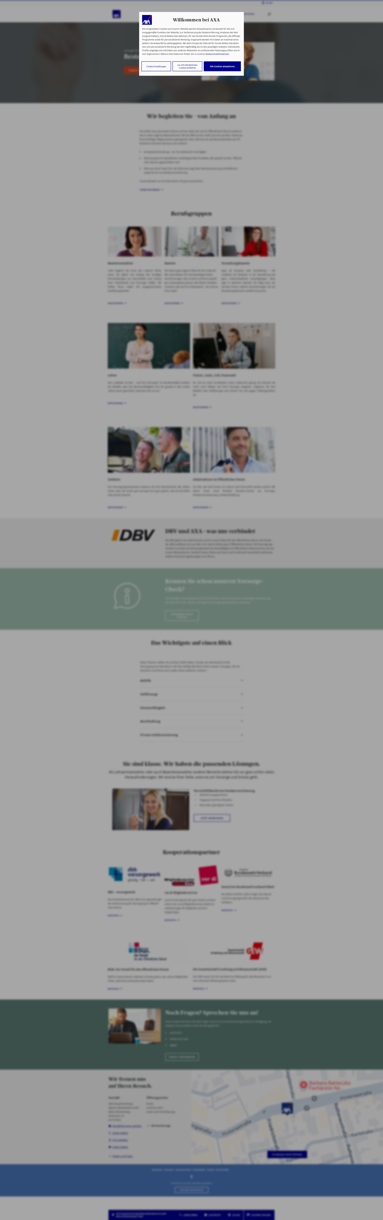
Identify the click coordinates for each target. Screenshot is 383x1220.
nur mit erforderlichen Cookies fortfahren (187, 66)
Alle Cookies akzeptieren (222, 66)
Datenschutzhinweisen (217, 53)
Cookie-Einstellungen (156, 66)
